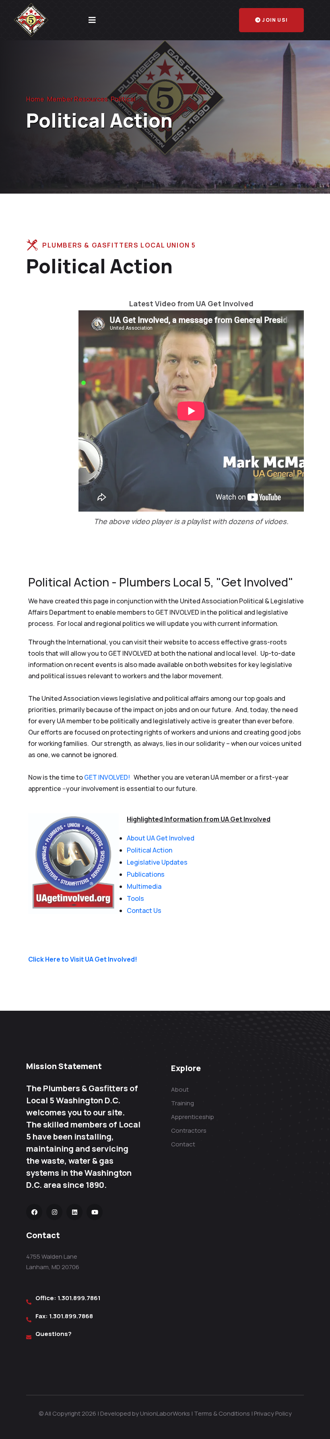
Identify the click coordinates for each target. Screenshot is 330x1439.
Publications (146, 874)
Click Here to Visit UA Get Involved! (82, 959)
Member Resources (77, 99)
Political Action (149, 850)
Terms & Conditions (222, 1413)
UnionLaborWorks (165, 1413)
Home (35, 99)
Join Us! (275, 20)
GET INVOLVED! (107, 777)
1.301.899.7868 (71, 1316)
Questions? (53, 1334)
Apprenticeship (192, 1117)
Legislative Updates (157, 862)
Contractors (188, 1130)
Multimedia (144, 886)
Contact (183, 1144)
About (180, 1089)
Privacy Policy (273, 1413)
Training (182, 1103)
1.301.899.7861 (79, 1298)
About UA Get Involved (160, 838)
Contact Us (144, 910)
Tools (135, 898)
